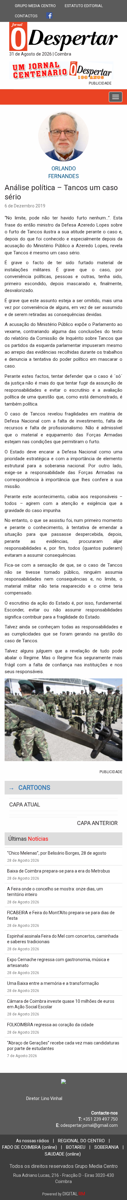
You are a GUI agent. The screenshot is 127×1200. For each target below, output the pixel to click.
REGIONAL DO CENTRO (81, 1141)
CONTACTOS (26, 16)
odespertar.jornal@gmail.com (89, 1125)
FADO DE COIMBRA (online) (29, 1147)
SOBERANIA (106, 1147)
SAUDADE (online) (63, 1154)
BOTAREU (75, 1147)
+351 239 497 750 (100, 1119)
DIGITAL (63, 1193)
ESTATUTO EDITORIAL (84, 5)
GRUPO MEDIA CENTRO (35, 5)
